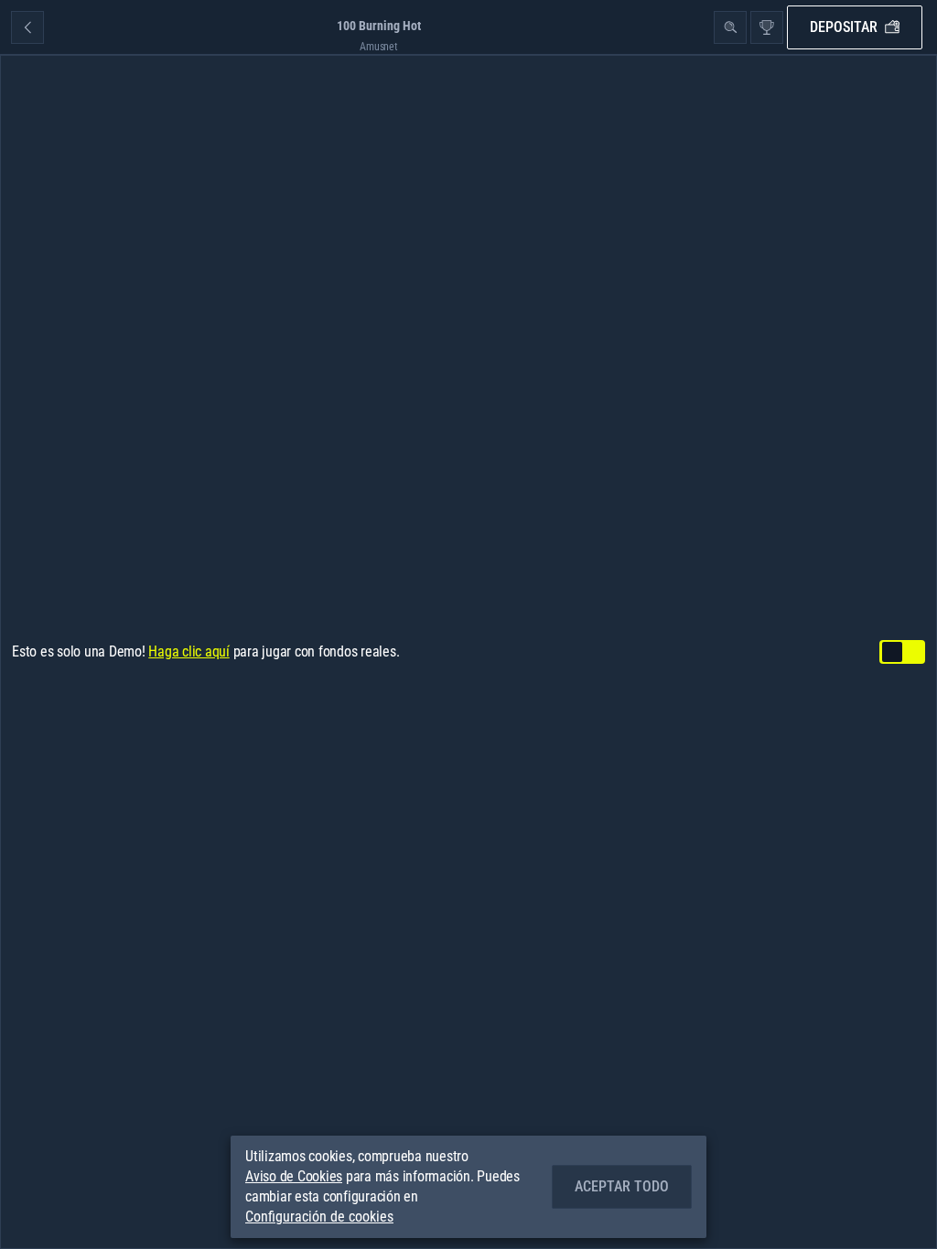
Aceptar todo (622, 1186)
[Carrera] (766, 27)
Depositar (844, 27)
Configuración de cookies (319, 1217)
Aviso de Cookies (293, 1176)
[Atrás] (27, 27)
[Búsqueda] (730, 27)
